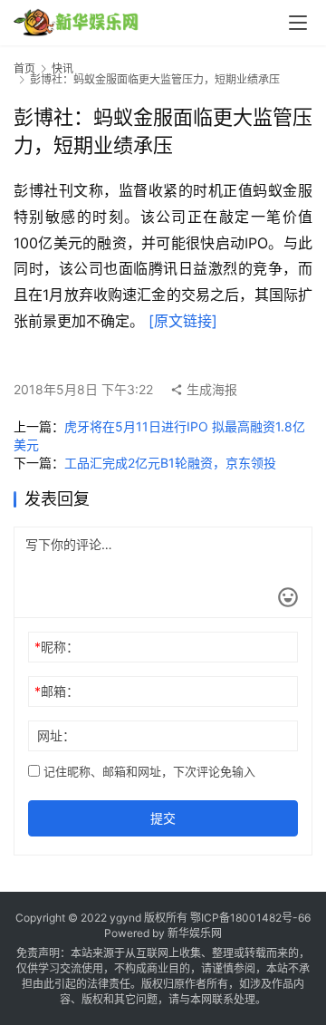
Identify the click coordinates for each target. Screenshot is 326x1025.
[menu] (298, 22)
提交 (163, 818)
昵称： (56, 646)
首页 (24, 68)
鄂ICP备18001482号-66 (250, 917)
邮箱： (56, 691)
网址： (56, 735)
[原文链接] (183, 321)
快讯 (62, 68)
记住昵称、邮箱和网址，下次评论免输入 (147, 771)
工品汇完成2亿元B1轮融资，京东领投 (170, 462)
